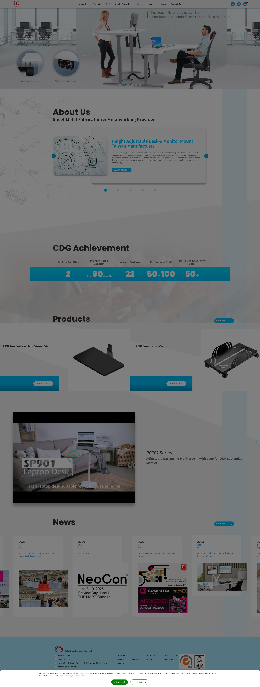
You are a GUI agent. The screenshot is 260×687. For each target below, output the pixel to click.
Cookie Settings (139, 682)
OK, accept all (119, 682)
